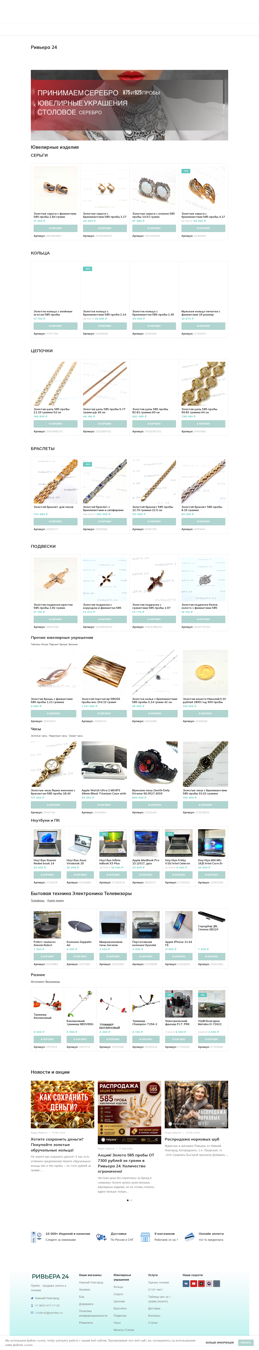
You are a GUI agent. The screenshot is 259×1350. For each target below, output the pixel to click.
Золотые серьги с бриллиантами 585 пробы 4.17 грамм (203, 217)
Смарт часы (76, 735)
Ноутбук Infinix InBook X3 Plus (110, 861)
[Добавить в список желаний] (74, 188)
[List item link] (94, 1282)
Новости (42, 1132)
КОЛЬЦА (40, 253)
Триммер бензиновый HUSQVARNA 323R (47, 1018)
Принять (246, 1343)
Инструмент (38, 981)
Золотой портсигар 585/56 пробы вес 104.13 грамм (101, 700)
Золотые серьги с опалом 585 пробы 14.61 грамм (153, 215)
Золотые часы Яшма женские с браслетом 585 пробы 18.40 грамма (53, 793)
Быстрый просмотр (74, 180)
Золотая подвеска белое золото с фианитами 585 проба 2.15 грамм (199, 608)
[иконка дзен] (201, 1283)
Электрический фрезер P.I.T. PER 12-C (177, 1024)
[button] (35, 105)
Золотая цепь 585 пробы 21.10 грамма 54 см (51, 410)
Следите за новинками (61, 1239)
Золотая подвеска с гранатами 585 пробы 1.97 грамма (151, 608)
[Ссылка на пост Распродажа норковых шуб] (196, 1104)
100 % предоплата (211, 1239)
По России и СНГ (122, 1239)
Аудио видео (55, 900)
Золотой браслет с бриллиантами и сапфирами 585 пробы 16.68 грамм (103, 510)
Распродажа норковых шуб (192, 1139)
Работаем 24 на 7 (166, 1239)
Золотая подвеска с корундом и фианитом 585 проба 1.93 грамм (102, 608)
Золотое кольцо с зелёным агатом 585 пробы (53, 313)
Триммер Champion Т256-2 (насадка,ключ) (144, 1024)
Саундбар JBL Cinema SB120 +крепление (208, 929)
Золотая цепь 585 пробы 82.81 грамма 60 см (150, 410)
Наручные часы (58, 735)
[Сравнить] (74, 172)
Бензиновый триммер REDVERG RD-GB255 (80, 1024)
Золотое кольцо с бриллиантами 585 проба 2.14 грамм (104, 314)
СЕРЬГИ (39, 155)
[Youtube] (193, 1283)
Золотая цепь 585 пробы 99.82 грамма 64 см (199, 410)
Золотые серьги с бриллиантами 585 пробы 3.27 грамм (105, 217)
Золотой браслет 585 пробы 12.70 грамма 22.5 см (152, 508)
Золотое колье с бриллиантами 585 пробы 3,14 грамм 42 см (154, 700)
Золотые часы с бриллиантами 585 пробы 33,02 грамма (205, 791)
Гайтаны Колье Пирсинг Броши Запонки (54, 644)
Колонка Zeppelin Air (79, 943)
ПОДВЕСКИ (43, 546)
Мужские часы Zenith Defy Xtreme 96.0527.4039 (151, 791)
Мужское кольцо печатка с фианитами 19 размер (200, 313)
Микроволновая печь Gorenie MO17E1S (110, 945)
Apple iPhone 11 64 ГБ (178, 943)
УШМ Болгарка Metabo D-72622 (210, 1022)
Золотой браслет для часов (53, 507)
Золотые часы (39, 735)
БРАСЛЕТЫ (43, 448)
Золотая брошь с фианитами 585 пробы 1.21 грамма (52, 700)
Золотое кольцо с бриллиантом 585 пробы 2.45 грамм (153, 314)
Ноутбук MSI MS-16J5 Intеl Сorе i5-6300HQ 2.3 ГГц (210, 863)
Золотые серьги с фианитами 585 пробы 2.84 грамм (55, 215)
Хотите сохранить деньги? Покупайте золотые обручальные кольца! (57, 1145)
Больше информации (220, 1342)
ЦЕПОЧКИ (42, 350)
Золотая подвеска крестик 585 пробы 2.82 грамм (53, 606)
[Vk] (186, 1283)
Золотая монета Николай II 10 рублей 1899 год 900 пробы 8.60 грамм (204, 702)
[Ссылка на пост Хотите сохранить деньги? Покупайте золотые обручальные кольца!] (62, 1104)
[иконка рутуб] (209, 1283)
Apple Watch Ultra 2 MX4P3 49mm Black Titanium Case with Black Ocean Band (104, 793)
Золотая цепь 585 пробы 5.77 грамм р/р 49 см (104, 410)
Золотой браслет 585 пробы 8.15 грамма (201, 508)
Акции (34, 1132)
